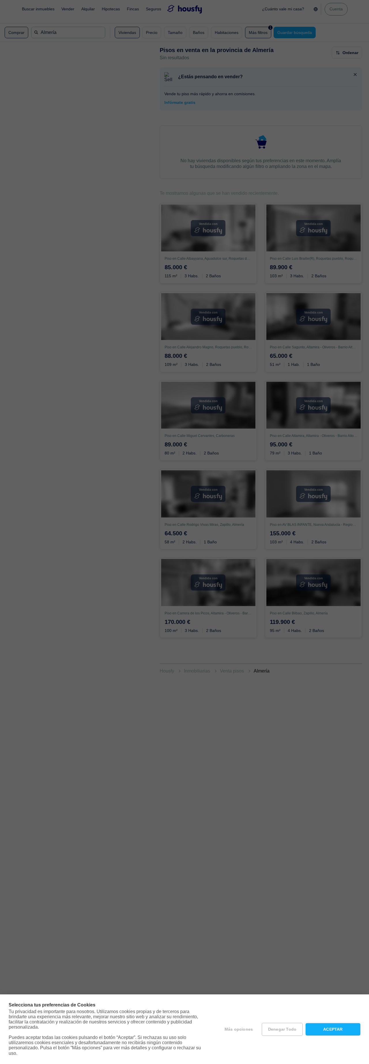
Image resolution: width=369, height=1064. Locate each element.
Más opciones (239, 1029)
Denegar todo (282, 1029)
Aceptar (332, 1029)
